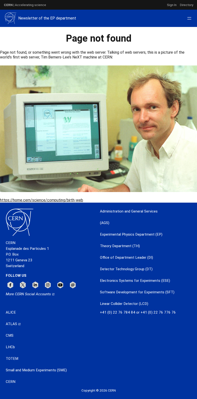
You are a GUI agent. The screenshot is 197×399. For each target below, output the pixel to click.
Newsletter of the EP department (47, 18)
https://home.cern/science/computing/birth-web (41, 200)
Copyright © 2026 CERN (98, 390)
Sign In (172, 5)
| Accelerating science (25, 5)
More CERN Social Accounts (29, 294)
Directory (186, 5)
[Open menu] (189, 18)
